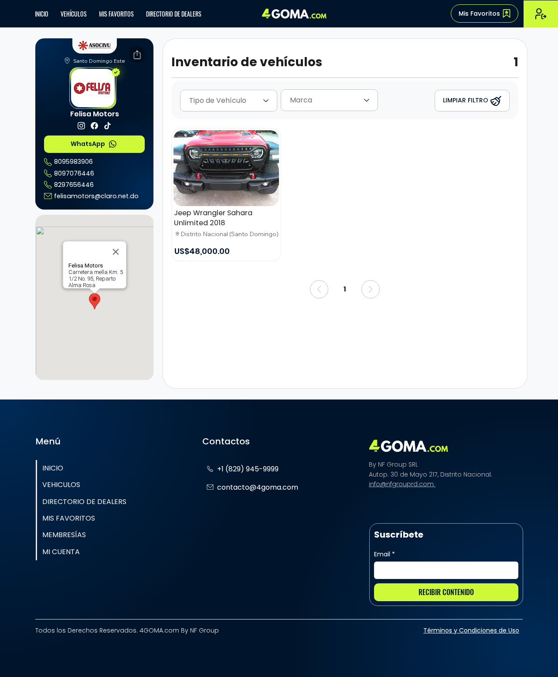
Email (384, 554)
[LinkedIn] (92, 55)
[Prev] (319, 289)
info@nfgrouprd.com (402, 484)
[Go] (137, 54)
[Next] (370, 289)
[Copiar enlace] (119, 55)
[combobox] (228, 101)
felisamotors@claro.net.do (96, 196)
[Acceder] (541, 13)
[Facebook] (53, 55)
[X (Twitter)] (66, 55)
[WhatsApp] (79, 55)
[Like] (81, 125)
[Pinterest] (106, 55)
